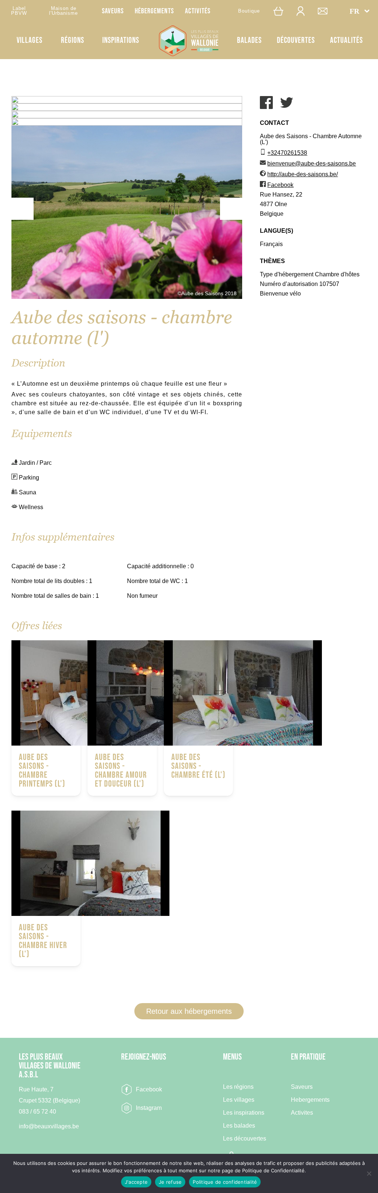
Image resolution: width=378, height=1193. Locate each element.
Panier (282, 11)
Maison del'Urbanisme (63, 11)
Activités (197, 11)
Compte (304, 11)
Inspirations (120, 40)
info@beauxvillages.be (49, 1126)
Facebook (149, 1089)
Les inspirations (243, 1113)
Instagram (149, 1108)
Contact (326, 11)
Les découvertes (244, 1139)
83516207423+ (287, 153)
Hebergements (310, 1100)
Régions (72, 40)
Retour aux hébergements (189, 1011)
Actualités (346, 40)
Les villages (238, 1100)
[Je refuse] (368, 1173)
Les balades (239, 1126)
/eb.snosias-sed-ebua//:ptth (302, 174)
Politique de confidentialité (225, 1182)
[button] (359, 11)
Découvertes (296, 40)
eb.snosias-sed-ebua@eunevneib (311, 163)
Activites (302, 1113)
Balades (249, 40)
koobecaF (280, 185)
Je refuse (170, 1182)
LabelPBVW (19, 11)
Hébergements (154, 11)
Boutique (249, 11)
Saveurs (113, 11)
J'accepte (136, 1182)
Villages (29, 40)
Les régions (238, 1087)
